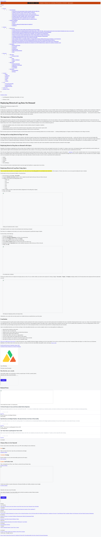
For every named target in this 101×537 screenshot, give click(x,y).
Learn (11, 57)
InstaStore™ (14, 25)
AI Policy (21, 535)
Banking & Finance (4, 516)
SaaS (14, 341)
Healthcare (15, 516)
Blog (13, 58)
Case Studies (14, 67)
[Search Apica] (1, 93)
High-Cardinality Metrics (68, 513)
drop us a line (53, 342)
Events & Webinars (16, 59)
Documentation (15, 70)
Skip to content (3, 1)
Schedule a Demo (6, 89)
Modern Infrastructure (44, 513)
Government (14, 46)
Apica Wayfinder (35, 506)
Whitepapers (14, 66)
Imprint (29, 535)
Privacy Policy (3, 535)
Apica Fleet (19, 506)
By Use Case (12, 28)
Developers (12, 69)
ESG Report (25, 535)
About (6, 74)
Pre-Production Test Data (77, 513)
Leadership (7, 75)
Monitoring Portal (8, 86)
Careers (6, 78)
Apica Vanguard (29, 506)
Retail (33, 516)
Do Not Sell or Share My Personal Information (39, 535)
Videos (13, 61)
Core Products (12, 9)
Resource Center (3, 519)
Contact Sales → (21, 502)
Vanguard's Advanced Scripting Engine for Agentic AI (22, 24)
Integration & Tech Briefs (17, 65)
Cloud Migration (60, 513)
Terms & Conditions (15, 535)
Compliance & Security (52, 513)
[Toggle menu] (0, 6)
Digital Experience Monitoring (88, 513)
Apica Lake (9, 506)
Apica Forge (23, 506)
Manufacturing (15, 49)
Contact (17, 527)
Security (6, 509)
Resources (5, 53)
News (6, 79)
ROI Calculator (22, 531)
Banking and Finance (16, 45)
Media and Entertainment (17, 50)
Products (4, 8)
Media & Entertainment (27, 516)
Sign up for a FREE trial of (5, 341)
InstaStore (70, 152)
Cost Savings (2, 513)
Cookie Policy (8, 535)
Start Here (12, 54)
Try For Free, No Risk (9, 83)
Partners (6, 77)
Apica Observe (14, 506)
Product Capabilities (14, 20)
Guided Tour (5, 87)
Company (4, 73)
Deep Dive (12, 62)
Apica (12, 341)
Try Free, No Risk (3, 531)
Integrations (14, 21)
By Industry (12, 44)
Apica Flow (3, 506)
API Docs (14, 71)
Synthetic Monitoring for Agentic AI (13, 513)
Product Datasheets (16, 63)
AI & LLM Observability (34, 513)
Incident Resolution (24, 513)
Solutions (4, 27)
